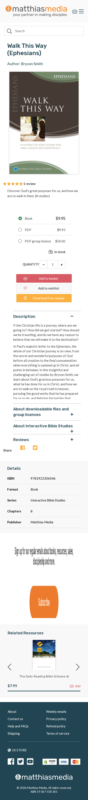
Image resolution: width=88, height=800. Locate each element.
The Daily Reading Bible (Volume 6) (44, 676)
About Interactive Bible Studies (43, 426)
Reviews (21, 439)
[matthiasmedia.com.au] (36, 10)
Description (24, 316)
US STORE (19, 750)
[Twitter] (35, 448)
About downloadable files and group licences (41, 412)
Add (77, 686)
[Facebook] (22, 448)
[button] (13, 184)
